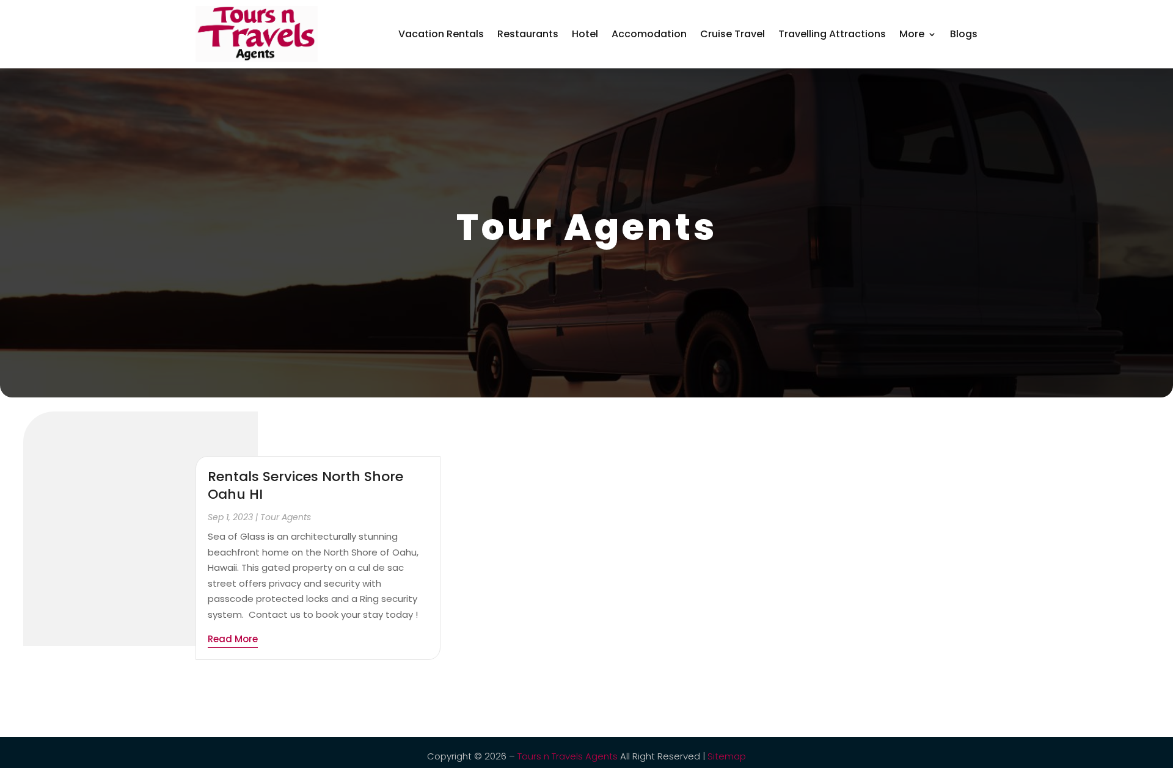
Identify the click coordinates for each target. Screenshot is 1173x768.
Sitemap (726, 756)
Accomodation (649, 34)
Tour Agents (285, 517)
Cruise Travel (732, 34)
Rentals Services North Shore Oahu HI (305, 485)
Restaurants (527, 34)
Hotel (585, 34)
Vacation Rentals (441, 34)
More (911, 34)
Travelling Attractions (832, 34)
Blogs (964, 34)
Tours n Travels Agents (567, 756)
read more (233, 638)
